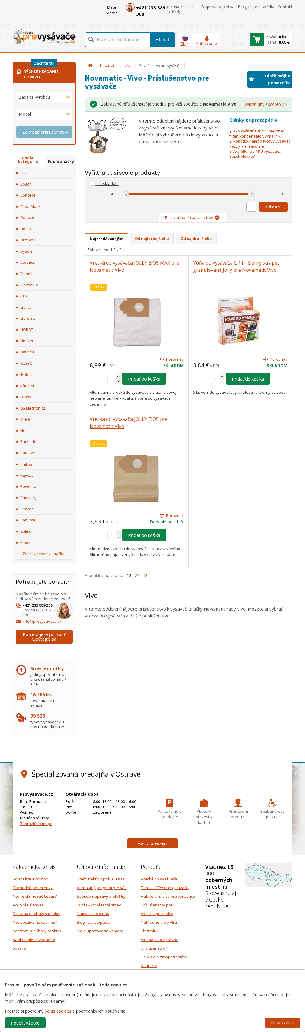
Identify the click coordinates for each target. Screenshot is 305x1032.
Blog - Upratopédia (94, 922)
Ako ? (35, 896)
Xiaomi (26, 542)
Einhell (26, 273)
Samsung (28, 497)
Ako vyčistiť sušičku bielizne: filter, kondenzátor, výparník (256, 133)
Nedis (25, 430)
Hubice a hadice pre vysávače (168, 896)
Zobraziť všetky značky (43, 553)
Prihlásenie (206, 43)
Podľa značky (61, 161)
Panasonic (29, 452)
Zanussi (27, 520)
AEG (24, 172)
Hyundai (27, 352)
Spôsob (101, 896)
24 (137, 575)
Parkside (28, 441)
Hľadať (162, 39)
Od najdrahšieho (196, 238)
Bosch (25, 184)
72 (145, 575)
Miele (25, 419)
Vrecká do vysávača (159, 879)
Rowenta (28, 486)
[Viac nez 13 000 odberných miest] (268, 874)
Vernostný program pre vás (102, 887)
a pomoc (30, 879)
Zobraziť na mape (36, 823)
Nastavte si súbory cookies (37, 931)
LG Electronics (32, 408)
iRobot (26, 374)
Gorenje (27, 318)
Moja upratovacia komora (100, 931)
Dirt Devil (28, 239)
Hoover (27, 340)
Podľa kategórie (28, 159)
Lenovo (27, 396)
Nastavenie (282, 1022)
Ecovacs (27, 262)
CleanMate (30, 206)
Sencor (26, 509)
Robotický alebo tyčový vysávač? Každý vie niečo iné (260, 143)
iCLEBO (26, 363)
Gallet (25, 307)
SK (183, 43)
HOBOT (26, 329)
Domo (25, 228)
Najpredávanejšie (106, 238)
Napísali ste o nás (93, 913)
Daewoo (27, 217)
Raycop (27, 475)
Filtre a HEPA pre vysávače (165, 887)
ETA (23, 296)
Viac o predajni (152, 843)
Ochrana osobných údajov (36, 913)
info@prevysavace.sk (42, 621)
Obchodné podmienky (33, 887)
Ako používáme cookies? (35, 922)
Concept (27, 195)
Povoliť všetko (25, 1023)
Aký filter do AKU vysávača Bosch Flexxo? (255, 154)
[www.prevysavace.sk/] (44, 36)
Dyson (26, 251)
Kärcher (27, 385)
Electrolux (29, 285)
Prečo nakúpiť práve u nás (101, 879)
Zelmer (26, 531)
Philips (26, 464)
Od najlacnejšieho (152, 238)
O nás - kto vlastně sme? (99, 905)
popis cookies (57, 1011)
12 (129, 575)
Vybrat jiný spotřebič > (266, 104)
